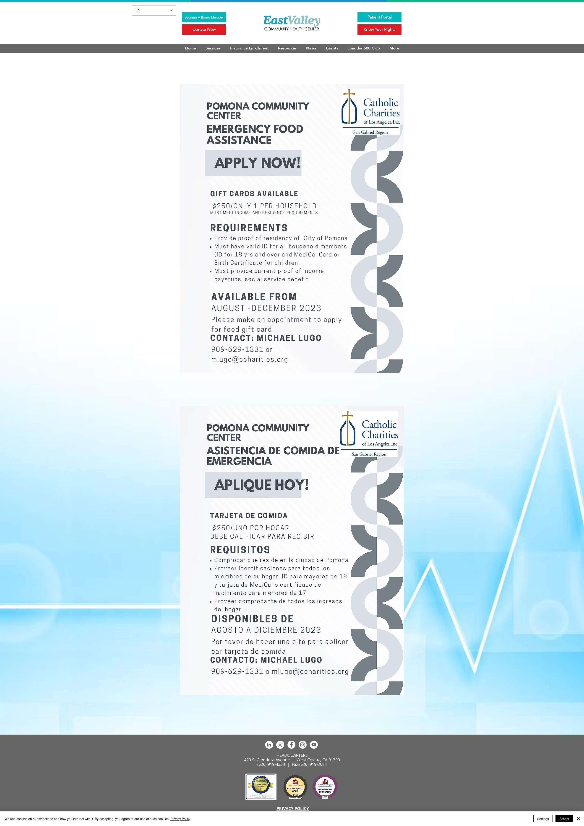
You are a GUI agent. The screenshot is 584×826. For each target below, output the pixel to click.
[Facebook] (291, 745)
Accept (564, 818)
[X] (280, 745)
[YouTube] (314, 745)
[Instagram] (303, 745)
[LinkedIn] (269, 745)
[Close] (578, 818)
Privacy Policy (180, 818)
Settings (543, 818)
